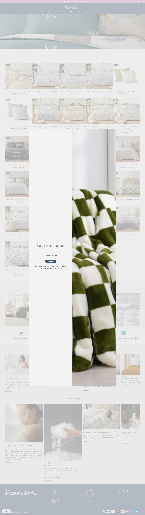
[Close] (113, 131)
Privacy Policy (42, 268)
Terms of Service (54, 268)
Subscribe (51, 261)
